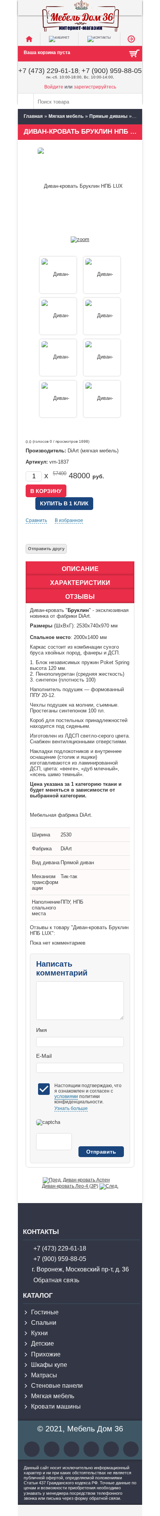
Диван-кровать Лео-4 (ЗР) (70, 1186)
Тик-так (69, 876)
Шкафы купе (49, 1364)
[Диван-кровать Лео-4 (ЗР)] (108, 1186)
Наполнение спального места (46, 907)
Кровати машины (56, 1406)
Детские (42, 1343)
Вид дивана (45, 862)
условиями (66, 1096)
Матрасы (44, 1375)
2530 (66, 835)
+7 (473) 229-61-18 (48, 71)
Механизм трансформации (45, 882)
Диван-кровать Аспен (86, 1180)
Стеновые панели (57, 1385)
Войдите (53, 87)
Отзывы (80, 596)
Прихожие (46, 1354)
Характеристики (80, 583)
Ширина (41, 835)
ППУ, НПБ (72, 902)
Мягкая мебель (52, 1396)
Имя (41, 1030)
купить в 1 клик (64, 503)
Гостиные (45, 1312)
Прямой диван (77, 862)
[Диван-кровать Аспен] (52, 1180)
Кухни (39, 1333)
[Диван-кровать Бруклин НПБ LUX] (80, 239)
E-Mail (44, 1056)
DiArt (66, 848)
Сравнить (36, 520)
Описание (80, 569)
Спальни (43, 1322)
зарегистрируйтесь (95, 87)
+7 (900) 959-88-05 (112, 71)
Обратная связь (56, 1280)
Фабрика (42, 848)
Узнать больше (71, 1108)
